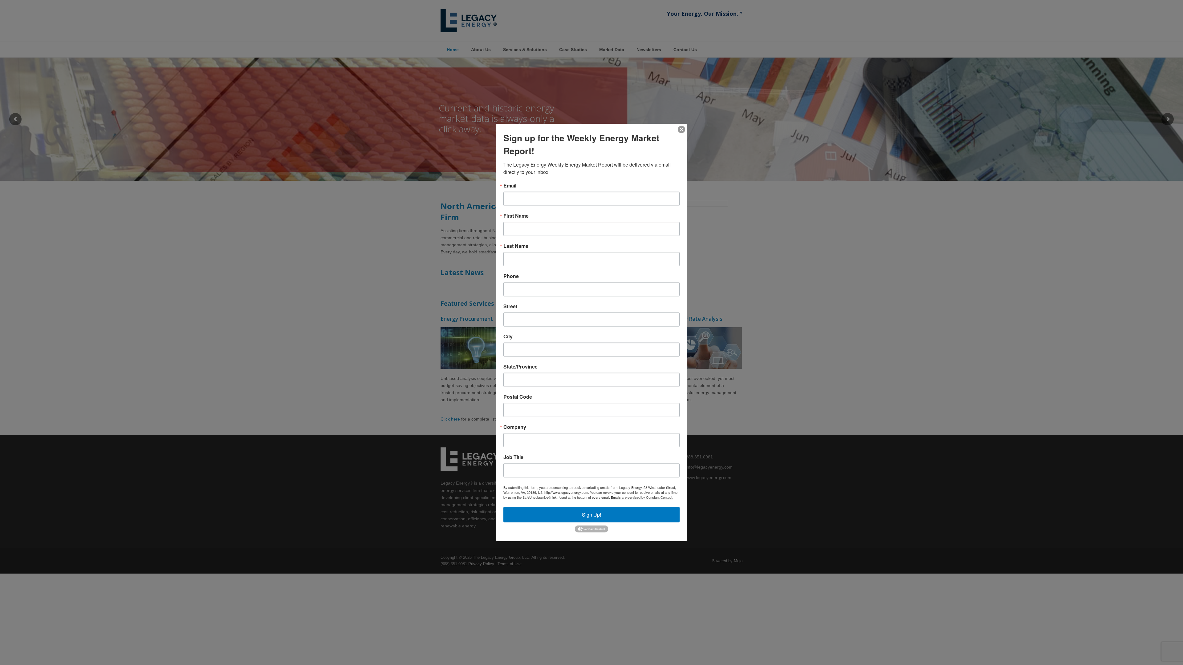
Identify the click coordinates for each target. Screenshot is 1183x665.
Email (509, 185)
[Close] (681, 129)
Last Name (515, 246)
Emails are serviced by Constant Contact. (642, 497)
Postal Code (517, 396)
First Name (516, 215)
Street (510, 306)
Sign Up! (591, 514)
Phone (511, 276)
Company (514, 427)
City (508, 336)
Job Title (513, 457)
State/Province (520, 366)
